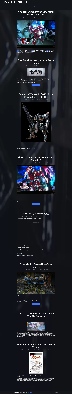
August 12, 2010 (33, 216)
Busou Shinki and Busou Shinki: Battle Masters (36, 346)
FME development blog (32, 148)
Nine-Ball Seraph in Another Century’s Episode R (36, 159)
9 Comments (48, 162)
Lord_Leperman (27, 99)
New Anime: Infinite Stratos (36, 213)
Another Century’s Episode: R (47, 50)
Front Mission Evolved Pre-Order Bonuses (36, 265)
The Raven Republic (19, 392)
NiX (25, 17)
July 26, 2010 (31, 349)
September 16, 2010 (32, 65)
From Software (31, 50)
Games (41, 17)
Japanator (20, 253)
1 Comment (49, 349)
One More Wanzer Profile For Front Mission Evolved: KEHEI (36, 95)
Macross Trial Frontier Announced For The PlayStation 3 (36, 315)
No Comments (45, 65)
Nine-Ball (18, 50)
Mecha (43, 17)
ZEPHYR (21, 146)
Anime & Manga (39, 216)
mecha (35, 77)
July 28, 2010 (33, 269)
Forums (51, 2)
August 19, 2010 (32, 162)
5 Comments (47, 17)
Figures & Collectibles (38, 349)
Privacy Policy (25, 392)
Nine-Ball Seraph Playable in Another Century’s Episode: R (36, 13)
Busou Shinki (25, 243)
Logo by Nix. (30, 392)
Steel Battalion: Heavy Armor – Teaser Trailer (36, 61)
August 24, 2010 (34, 99)
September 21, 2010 (30, 17)
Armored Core (37, 17)
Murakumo (49, 199)
